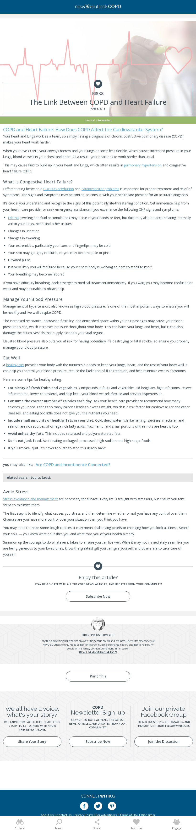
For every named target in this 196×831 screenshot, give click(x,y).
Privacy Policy (84, 815)
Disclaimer (148, 815)
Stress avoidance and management (30, 499)
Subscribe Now (98, 596)
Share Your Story (32, 741)
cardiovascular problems (100, 189)
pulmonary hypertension (143, 165)
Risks (98, 93)
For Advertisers (106, 815)
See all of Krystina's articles (98, 652)
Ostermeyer (98, 635)
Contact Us (64, 815)
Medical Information (98, 120)
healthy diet (15, 365)
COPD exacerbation (58, 189)
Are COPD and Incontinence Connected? (73, 464)
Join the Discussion (164, 741)
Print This (98, 676)
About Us (47, 815)
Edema (13, 217)
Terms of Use (129, 815)
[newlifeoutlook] (98, 7)
